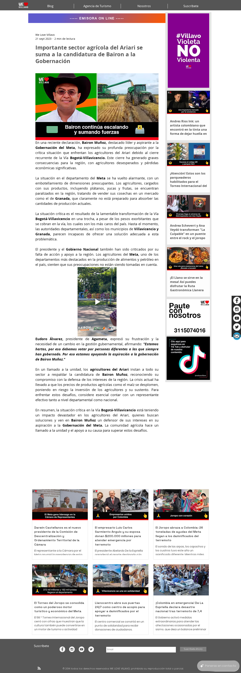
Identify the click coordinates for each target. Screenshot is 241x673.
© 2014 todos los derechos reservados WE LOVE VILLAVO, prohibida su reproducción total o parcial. (123, 668)
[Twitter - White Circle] (237, 327)
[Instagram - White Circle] (237, 309)
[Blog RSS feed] (39, 668)
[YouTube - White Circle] (237, 318)
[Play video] (97, 301)
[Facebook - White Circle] (237, 300)
